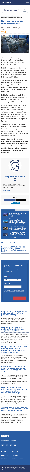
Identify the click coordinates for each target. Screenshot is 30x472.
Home (3, 16)
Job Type (7, 283)
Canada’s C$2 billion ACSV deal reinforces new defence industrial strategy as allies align (14, 369)
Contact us (4, 461)
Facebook (11, 199)
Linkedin (16, 202)
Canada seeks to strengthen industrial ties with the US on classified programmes (14, 409)
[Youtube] (15, 445)
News (7, 16)
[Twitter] (11, 445)
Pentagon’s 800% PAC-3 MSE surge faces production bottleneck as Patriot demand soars (13, 249)
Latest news (4, 455)
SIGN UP (19, 298)
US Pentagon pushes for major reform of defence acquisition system (12, 329)
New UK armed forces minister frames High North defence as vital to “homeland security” (14, 390)
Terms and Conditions (10, 467)
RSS (2, 32)
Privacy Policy (8, 291)
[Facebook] (6, 445)
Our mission (15, 455)
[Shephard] (7, 2)
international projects (8, 129)
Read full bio (6, 190)
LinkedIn (15, 179)
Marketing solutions (17, 458)
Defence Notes (15, 16)
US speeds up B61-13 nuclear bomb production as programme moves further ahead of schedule (14, 349)
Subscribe (4, 458)
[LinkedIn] (2, 445)
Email (6, 276)
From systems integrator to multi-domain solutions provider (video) (14, 313)
